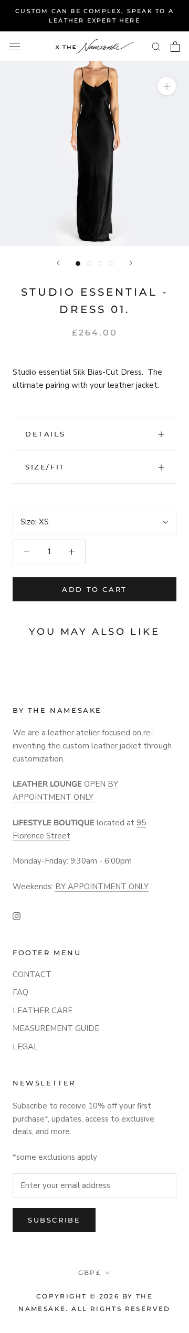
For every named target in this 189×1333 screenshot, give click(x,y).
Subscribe (54, 1220)
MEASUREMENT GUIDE (56, 1028)
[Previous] (58, 263)
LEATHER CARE (42, 1010)
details (45, 434)
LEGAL (25, 1046)
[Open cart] (175, 46)
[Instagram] (16, 915)
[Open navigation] (14, 46)
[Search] (156, 46)
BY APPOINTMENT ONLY (102, 886)
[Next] (130, 263)
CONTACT (32, 974)
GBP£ (90, 1272)
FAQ (20, 992)
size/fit (45, 467)
